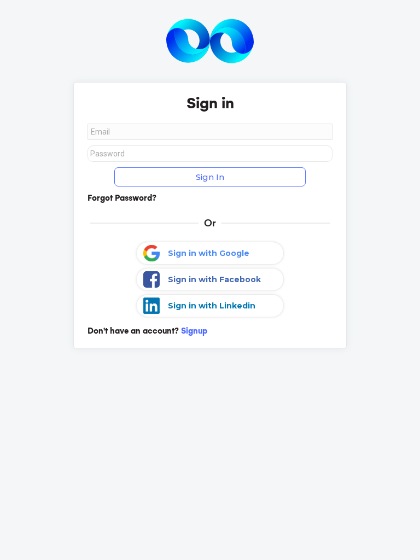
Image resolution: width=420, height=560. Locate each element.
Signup (194, 331)
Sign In (210, 177)
